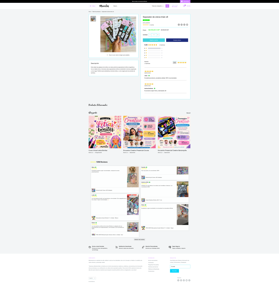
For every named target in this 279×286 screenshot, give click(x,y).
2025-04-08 (147, 73)
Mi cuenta (174, 6)
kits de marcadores (152, 260)
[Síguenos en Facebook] (178, 280)
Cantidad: (145, 34)
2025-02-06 (147, 85)
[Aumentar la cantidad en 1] (157, 34)
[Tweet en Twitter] (184, 25)
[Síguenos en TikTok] (189, 280)
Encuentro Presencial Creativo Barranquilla (172, 150)
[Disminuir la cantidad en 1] (150, 34)
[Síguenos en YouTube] (187, 280)
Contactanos (151, 271)
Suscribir (174, 270)
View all (188, 113)
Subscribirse (186, 1)
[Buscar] (167, 6)
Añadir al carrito (154, 40)
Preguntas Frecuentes (153, 264)
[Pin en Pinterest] (182, 25)
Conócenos (151, 262)
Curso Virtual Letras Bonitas (98, 150)
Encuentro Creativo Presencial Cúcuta (136, 150)
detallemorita (146, 22)
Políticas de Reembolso (153, 269)
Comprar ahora (177, 40)
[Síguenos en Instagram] (184, 280)
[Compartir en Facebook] (179, 25)
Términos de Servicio (153, 266)
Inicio (90, 11)
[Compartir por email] (187, 25)
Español (91, 278)
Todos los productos (96, 11)
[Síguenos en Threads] (181, 280)
